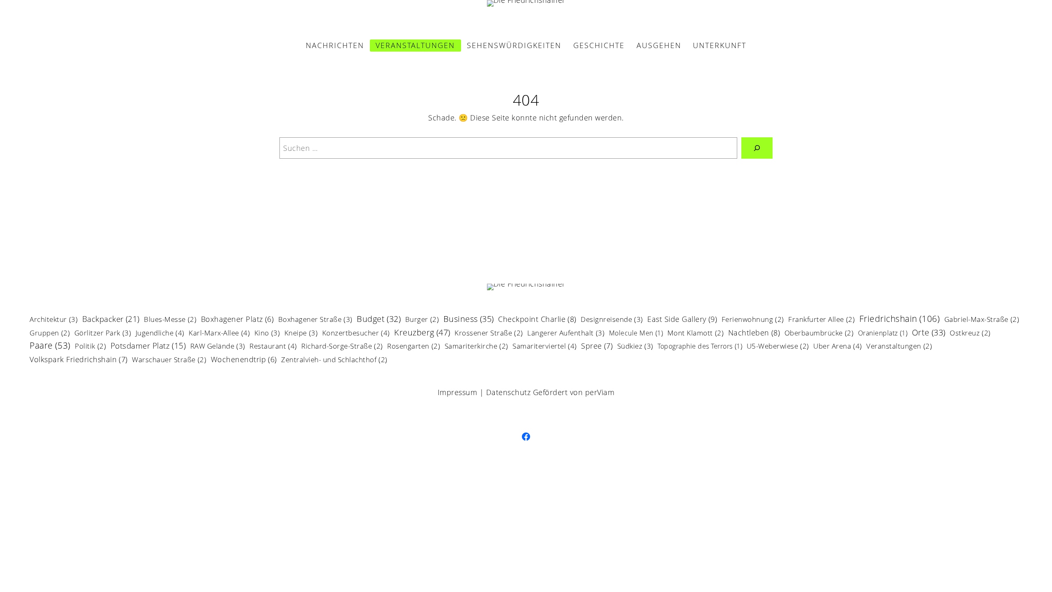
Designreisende (612, 320)
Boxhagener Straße (315, 320)
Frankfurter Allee (821, 320)
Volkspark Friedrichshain (79, 360)
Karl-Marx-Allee (219, 333)
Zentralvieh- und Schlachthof (334, 360)
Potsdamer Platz (148, 346)
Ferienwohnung (753, 320)
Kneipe (301, 333)
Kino (267, 333)
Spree (597, 346)
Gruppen (50, 334)
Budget (379, 319)
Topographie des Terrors (700, 347)
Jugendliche (160, 333)
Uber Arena (837, 346)
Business (468, 319)
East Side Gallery (682, 319)
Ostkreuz (970, 334)
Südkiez (635, 346)
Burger (422, 320)
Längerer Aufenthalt (565, 333)
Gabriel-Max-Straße (982, 320)
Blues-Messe (170, 320)
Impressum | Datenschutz (484, 392)
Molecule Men (636, 334)
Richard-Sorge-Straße (342, 347)
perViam (600, 392)
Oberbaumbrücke (819, 334)
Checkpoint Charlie (537, 319)
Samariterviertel (544, 346)
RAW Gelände (217, 346)
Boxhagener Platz (237, 320)
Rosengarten (413, 347)
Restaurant (273, 346)
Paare (50, 346)
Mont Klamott (695, 334)
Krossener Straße (488, 334)
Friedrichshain (899, 319)
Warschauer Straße (169, 360)
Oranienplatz (883, 334)
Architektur (54, 320)
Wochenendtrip (244, 360)
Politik (90, 347)
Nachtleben (754, 333)
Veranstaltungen (899, 347)
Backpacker (111, 319)
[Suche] (757, 148)
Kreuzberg (422, 333)
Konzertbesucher (356, 333)
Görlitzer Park (103, 333)
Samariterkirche (476, 347)
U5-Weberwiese (778, 347)
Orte (929, 333)
